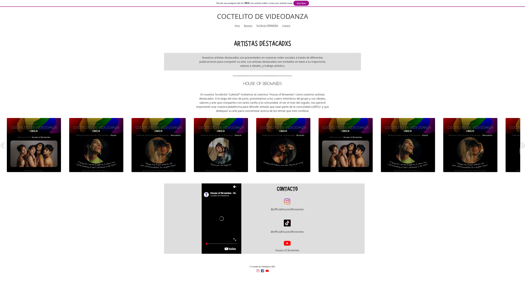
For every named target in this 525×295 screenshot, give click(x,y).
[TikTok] (287, 223)
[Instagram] (287, 201)
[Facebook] (262, 270)
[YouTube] (287, 243)
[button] (248, 25)
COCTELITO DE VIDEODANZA (262, 16)
